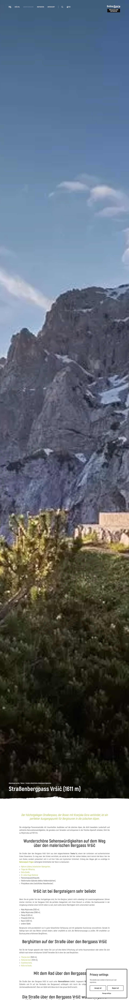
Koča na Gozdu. (26, 965)
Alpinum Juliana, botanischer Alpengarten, (35, 866)
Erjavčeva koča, (26, 963)
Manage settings (106, 993)
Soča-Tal (17, 7)
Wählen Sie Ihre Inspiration (113, 10)
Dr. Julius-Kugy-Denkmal (29, 875)
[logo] (10, 7)
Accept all (98, 988)
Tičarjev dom (26, 957)
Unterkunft (51, 7)
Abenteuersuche (28, 7)
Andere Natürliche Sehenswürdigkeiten (38, 783)
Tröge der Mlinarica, (28, 869)
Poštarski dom (26, 960)
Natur (22, 783)
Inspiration (40, 7)
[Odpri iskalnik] (62, 7)
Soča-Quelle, (25, 872)
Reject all (115, 988)
